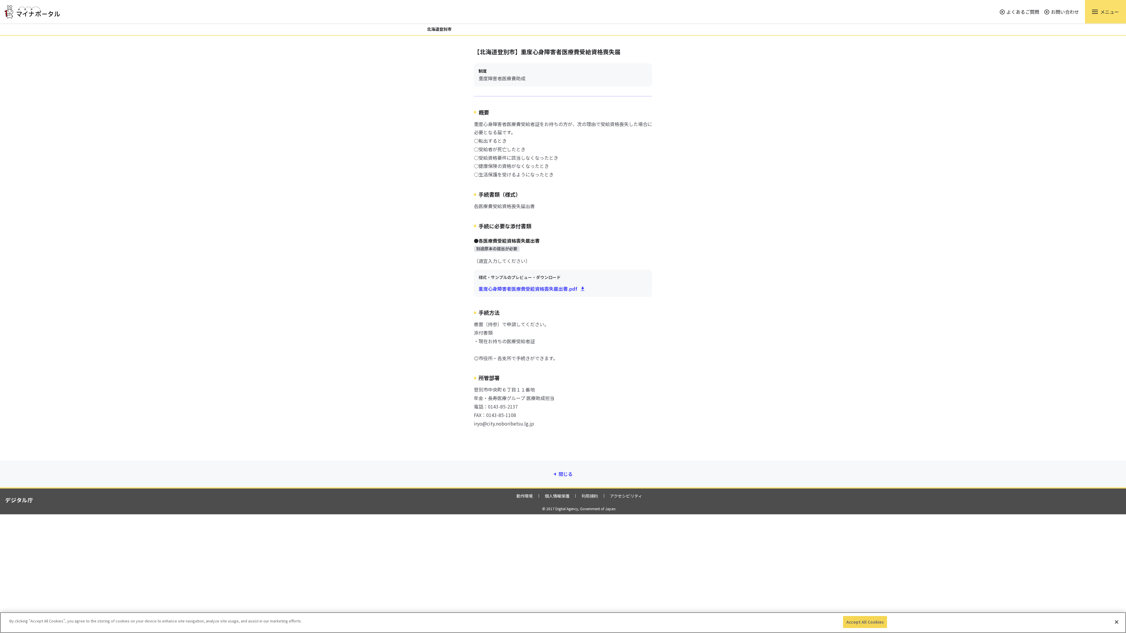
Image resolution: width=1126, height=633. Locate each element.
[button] (1105, 11)
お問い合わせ (1065, 11)
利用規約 (589, 496)
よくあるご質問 (1022, 11)
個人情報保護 (557, 496)
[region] (563, 622)
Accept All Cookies (865, 622)
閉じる (566, 473)
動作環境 (524, 496)
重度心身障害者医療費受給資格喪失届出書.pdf (528, 289)
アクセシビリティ (626, 496)
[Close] (1116, 621)
